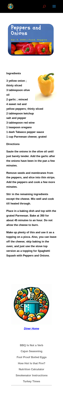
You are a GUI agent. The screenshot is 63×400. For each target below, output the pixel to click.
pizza (26, 236)
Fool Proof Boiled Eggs (32, 357)
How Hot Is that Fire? (31, 363)
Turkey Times (31, 381)
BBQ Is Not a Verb (31, 345)
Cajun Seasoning (31, 351)
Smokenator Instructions (31, 375)
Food (32, 40)
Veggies (42, 40)
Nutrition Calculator (31, 369)
